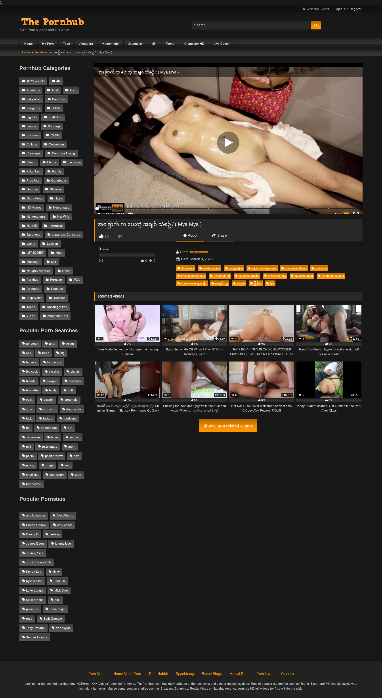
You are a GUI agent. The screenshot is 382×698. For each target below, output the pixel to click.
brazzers (75, 381)
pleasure (32, 609)
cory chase (65, 525)
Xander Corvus (36, 637)
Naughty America (38, 271)
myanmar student (333, 275)
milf (28, 446)
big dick (54, 371)
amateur (32, 343)
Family (56, 171)
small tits (32, 474)
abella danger (35, 515)
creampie (71, 399)
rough (50, 465)
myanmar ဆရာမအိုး (193, 283)
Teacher (59, 298)
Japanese (135, 43)
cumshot (49, 409)
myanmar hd (222, 275)
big (62, 353)
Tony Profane (35, 628)
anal (52, 343)
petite (30, 456)
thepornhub (199, 252)
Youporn (287, 674)
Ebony (51, 162)
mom (71, 446)
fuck (29, 418)
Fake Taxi (33, 171)
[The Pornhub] (52, 21)
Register (355, 9)
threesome (33, 484)
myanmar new (277, 275)
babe (45, 353)
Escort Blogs (212, 674)
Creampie (33, 153)
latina (55, 437)
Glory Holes (35, 198)
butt (70, 390)
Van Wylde (63, 628)
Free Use (33, 180)
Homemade (110, 43)
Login (338, 9)
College (32, 144)
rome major (58, 609)
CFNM (55, 135)
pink (57, 599)
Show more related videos (228, 425)
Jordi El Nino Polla (39, 562)
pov (76, 456)
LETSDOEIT (35, 252)
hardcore (69, 418)
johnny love (63, 543)
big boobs (54, 362)
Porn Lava (264, 674)
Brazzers (33, 135)
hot (70, 427)
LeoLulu (59, 581)
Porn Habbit (158, 674)
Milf (153, 43)
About (192, 235)
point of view (54, 456)
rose (29, 618)
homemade (49, 427)
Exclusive (74, 162)
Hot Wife (63, 216)
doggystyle (236, 268)
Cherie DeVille (36, 525)
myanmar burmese (193, 275)
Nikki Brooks (34, 599)
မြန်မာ (257, 283)
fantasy (55, 534)
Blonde (31, 126)
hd (28, 427)
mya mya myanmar (264, 268)
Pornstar (56, 279)
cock (29, 399)
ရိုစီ (272, 283)
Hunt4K (32, 225)
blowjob (52, 381)
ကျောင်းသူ (221, 283)
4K (58, 81)
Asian (70, 343)
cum (29, 409)
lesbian (75, 437)
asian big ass (211, 268)
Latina (31, 243)
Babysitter (33, 99)
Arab (73, 90)
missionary (49, 446)
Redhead (33, 288)
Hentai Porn (239, 674)
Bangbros (33, 108)
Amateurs (86, 43)
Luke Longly (34, 590)
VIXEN (31, 315)
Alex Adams (65, 515)
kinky (56, 571)
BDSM (56, 108)
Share (221, 235)
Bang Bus (59, 99)
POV (77, 279)
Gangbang (58, 180)
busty (53, 390)
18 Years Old (36, 81)
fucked (47, 418)
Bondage (54, 126)
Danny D (32, 534)
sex (67, 465)
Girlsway (56, 189)
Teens (170, 43)
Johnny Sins (34, 553)
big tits (75, 371)
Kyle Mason (34, 581)
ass (28, 353)
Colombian (56, 144)
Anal (55, 90)
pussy (30, 465)
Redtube (57, 288)
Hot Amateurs (36, 216)
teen (78, 474)
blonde (31, 381)
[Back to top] (368, 685)
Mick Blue (61, 590)
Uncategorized (57, 307)
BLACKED (55, 117)
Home (28, 43)
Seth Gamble (53, 618)
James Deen (35, 543)
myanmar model (249, 275)
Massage (33, 261)
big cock (32, 371)
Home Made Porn (127, 674)
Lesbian (52, 243)
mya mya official (295, 268)
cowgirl (48, 399)
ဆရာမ (241, 283)
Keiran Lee (33, 571)
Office (66, 271)
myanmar (321, 268)
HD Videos (34, 207)
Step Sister (34, 298)
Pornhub (32, 279)
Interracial (56, 225)
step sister (57, 474)
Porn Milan (96, 674)
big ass (31, 362)
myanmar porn (303, 275)
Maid (58, 252)
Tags (66, 43)
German (32, 189)
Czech (31, 162)
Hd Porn (48, 43)
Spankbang (185, 674)
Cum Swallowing (63, 153)
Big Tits (32, 117)
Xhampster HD (194, 43)
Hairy (58, 198)
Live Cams (221, 43)
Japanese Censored (66, 234)
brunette (32, 390)
